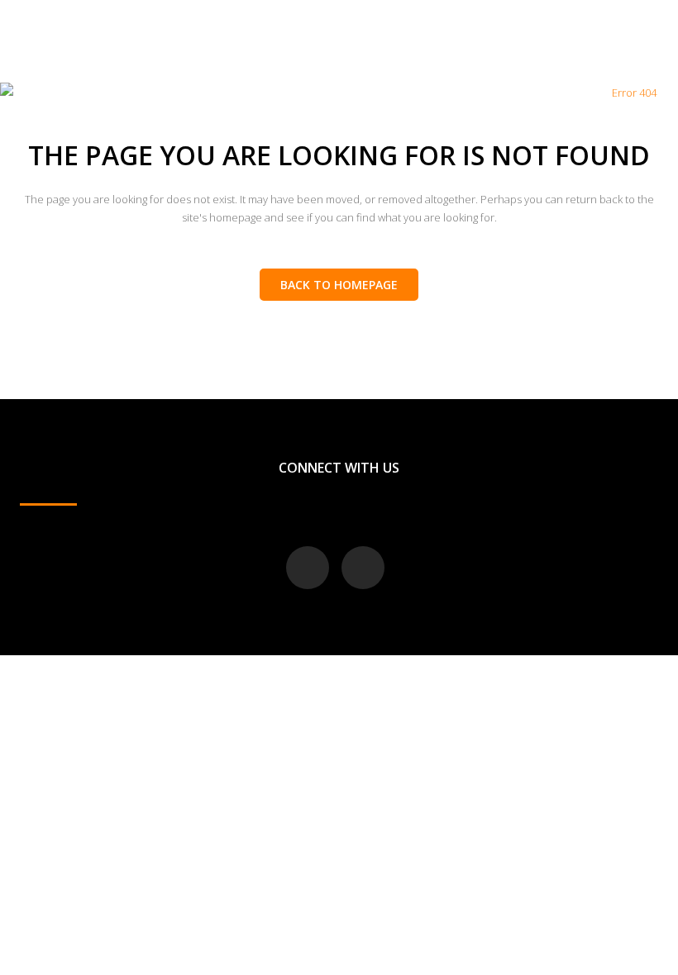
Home (585, 92)
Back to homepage (339, 284)
